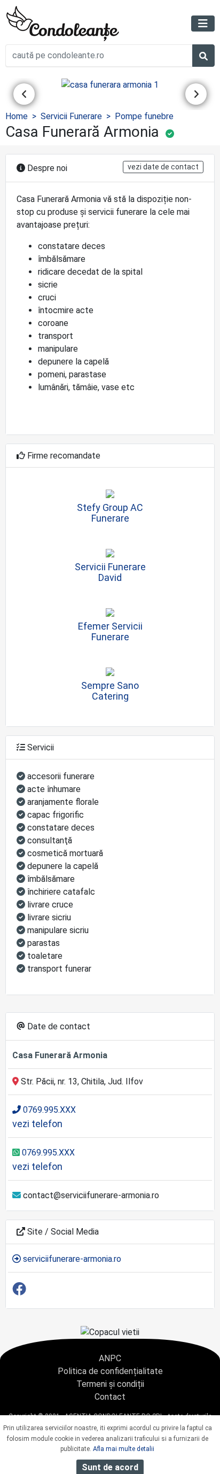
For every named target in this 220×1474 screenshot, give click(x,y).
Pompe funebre (144, 116)
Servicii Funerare (71, 116)
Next (196, 94)
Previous (24, 94)
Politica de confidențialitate (110, 1371)
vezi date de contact (163, 166)
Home (16, 116)
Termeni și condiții (110, 1384)
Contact (110, 1397)
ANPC (110, 1358)
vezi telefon (37, 1123)
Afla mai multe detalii (123, 1449)
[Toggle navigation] (203, 23)
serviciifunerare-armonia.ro (71, 1259)
